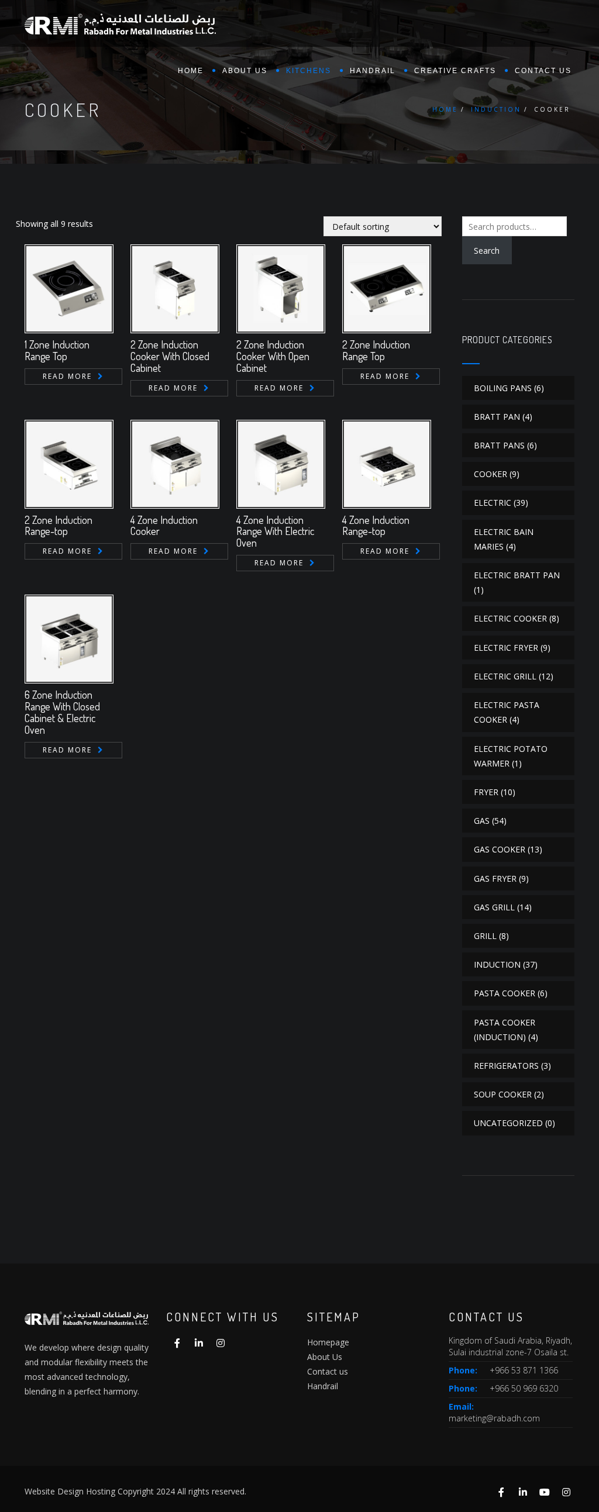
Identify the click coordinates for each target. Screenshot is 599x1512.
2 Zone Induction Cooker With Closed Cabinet (169, 356)
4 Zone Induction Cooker (164, 525)
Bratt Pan (497, 416)
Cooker (490, 473)
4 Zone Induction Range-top (375, 525)
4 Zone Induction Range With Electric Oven (275, 531)
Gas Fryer (495, 878)
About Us (324, 1356)
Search (487, 250)
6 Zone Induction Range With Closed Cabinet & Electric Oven (62, 712)
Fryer (486, 792)
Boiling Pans (503, 387)
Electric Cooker (510, 618)
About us (244, 71)
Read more (67, 376)
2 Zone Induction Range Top (376, 350)
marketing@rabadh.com (494, 1418)
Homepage (328, 1342)
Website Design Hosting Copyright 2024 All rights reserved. (135, 1491)
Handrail (372, 71)
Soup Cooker (503, 1094)
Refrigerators (506, 1065)
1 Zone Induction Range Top (57, 350)
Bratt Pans (499, 445)
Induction (496, 109)
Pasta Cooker (504, 993)
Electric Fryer (506, 647)
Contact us (543, 71)
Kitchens (308, 71)
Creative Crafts (455, 71)
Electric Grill (505, 676)
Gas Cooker (499, 849)
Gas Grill (494, 907)
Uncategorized (508, 1122)
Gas (482, 820)
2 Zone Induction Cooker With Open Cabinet (272, 356)
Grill (485, 935)
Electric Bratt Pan (517, 575)
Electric (492, 502)
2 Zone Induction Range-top (58, 525)
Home (191, 71)
